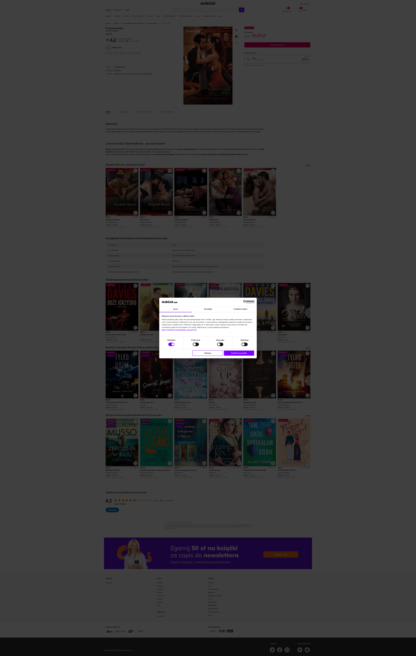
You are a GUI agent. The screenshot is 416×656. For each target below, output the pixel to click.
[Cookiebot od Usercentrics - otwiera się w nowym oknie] (244, 301)
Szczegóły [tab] (208, 309)
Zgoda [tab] (175, 309)
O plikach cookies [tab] (240, 309)
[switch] (196, 344)
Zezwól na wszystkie (239, 353)
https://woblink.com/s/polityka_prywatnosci (179, 330)
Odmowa (207, 353)
